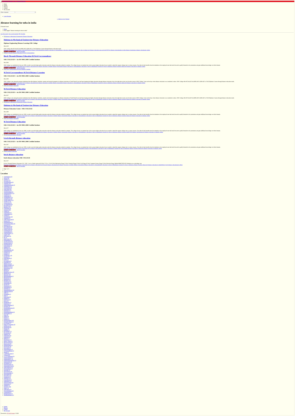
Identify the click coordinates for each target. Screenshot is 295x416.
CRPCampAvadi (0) (9, 219)
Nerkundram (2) (8, 287)
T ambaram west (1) (9, 353)
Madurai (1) (7, 269)
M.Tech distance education (113, 50)
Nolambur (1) (7, 288)
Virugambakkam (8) (9, 391)
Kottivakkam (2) (8, 258)
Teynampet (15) (7, 363)
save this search (4, 34)
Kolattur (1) (6, 254)
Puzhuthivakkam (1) (9, 321)
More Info (6, 51)
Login (5, 16)
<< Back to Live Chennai (63, 19)
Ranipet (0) (6, 328)
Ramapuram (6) (7, 327)
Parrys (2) (6, 301)
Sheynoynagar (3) (8, 342)
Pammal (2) (6, 298)
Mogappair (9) (7, 277)
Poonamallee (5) (8, 313)
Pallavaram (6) (7, 297)
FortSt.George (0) (8, 229)
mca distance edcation (139, 50)
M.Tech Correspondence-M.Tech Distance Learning (24, 73)
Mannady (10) (7, 275)
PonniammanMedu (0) (9, 312)
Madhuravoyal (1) (8, 266)
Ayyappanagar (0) (8, 204)
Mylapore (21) (7, 280)
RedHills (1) (7, 330)
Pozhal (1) (6, 317)
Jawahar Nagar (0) (8, 241)
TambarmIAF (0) (8, 362)
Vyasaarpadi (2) (7, 392)
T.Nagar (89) (7, 355)
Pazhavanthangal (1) (9, 305)
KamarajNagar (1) (8, 243)
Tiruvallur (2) (7, 370)
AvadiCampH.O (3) (8, 200)
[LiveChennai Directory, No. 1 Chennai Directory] (13, 1)
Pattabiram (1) (7, 304)
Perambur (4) (7, 306)
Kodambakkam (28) (9, 250)
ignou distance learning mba (117, 66)
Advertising (6, 66)
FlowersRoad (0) (8, 228)
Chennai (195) (7, 210)
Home (5, 4)
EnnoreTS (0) (7, 225)
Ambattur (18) (7, 183)
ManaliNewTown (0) (9, 272)
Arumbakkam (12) (8, 197)
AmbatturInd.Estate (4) (9, 185)
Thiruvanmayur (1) (8, 367)
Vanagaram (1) (7, 384)
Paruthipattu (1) (7, 302)
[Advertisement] (29, 18)
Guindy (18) (7, 234)
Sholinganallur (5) (8, 345)
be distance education (56, 66)
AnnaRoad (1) (7, 194)
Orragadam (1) (7, 294)
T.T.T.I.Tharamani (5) (9, 356)
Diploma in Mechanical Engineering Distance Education (26, 40)
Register (9, 16)
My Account (7, 9)
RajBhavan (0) (7, 326)
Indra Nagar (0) (7, 239)
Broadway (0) (7, 207)
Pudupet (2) (6, 319)
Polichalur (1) (7, 310)
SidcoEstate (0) (7, 346)
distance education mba (64, 50)
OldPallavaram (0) (8, 291)
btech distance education (88, 148)
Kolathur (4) (7, 252)
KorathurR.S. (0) (8, 255)
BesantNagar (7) (8, 205)
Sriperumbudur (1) (8, 349)
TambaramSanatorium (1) (10, 360)
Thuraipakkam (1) (8, 368)
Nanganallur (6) (7, 283)
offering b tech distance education (169, 165)
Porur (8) (6, 315)
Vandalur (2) (7, 385)
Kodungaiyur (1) (8, 251)
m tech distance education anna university (97, 50)
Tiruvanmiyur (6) (8, 371)
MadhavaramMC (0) (9, 265)
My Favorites (22, 34)
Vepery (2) (6, 388)
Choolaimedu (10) (8, 216)
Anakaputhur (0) (8, 187)
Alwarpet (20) (7, 181)
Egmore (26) (7, 221)
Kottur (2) (6, 259)
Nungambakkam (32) (9, 290)
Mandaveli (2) (7, 273)
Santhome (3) (7, 337)
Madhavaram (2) (8, 263)
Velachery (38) (7, 386)
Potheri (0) (6, 316)
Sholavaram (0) (7, 344)
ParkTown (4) (7, 299)
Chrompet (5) (7, 218)
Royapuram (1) (7, 333)
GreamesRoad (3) (8, 232)
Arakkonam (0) (7, 196)
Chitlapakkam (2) (8, 214)
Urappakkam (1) (8, 380)
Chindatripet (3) (7, 212)
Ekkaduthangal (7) (8, 222)
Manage (6, 6)
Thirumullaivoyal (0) (9, 366)
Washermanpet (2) (8, 393)
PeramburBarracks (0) (9, 308)
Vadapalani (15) (7, 381)
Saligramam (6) (7, 335)
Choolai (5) (6, 215)
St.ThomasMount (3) (9, 351)
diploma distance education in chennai (50, 50)
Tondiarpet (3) (7, 377)
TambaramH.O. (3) (8, 359)
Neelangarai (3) (7, 286)
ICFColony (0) (7, 236)
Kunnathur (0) (7, 262)
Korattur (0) (7, 257)
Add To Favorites (20, 51)
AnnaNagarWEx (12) (9, 193)
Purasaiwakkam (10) (9, 320)
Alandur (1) (6, 179)
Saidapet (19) (7, 334)
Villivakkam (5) (7, 389)
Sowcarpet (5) (7, 348)
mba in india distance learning (127, 50)
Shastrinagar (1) (7, 339)
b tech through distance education (17, 138)
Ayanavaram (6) (8, 203)
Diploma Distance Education (34, 50)
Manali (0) (6, 270)
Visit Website (12, 51)
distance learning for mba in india (78, 50)
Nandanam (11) (7, 281)
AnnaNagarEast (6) (8, 192)
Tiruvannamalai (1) (8, 373)
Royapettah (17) (8, 331)
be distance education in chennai (69, 66)
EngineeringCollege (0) (9, 223)
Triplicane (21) (7, 378)
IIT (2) (5, 237)
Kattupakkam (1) (8, 245)
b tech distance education (21, 50)
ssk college (147, 50)
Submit (5, 5)
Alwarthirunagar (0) (8, 182)
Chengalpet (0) (7, 208)
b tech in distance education (28, 66)
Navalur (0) (6, 284)
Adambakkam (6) (8, 176)
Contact (6, 8)
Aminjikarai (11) (8, 186)
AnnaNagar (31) (8, 190)
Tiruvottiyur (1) (7, 375)
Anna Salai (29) (7, 189)
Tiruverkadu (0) (7, 374)
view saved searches (13, 34)
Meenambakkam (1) (9, 276)
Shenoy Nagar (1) (8, 341)
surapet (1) (6, 352)
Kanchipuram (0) (8, 244)
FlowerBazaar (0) (8, 226)
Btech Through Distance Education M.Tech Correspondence (27, 56)
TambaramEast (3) (8, 357)
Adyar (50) (6, 178)
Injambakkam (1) (8, 240)
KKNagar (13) (7, 248)
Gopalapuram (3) (8, 230)
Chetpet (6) (6, 211)
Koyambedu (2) (7, 261)
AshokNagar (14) (8, 199)
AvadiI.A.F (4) (7, 201)
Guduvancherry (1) (8, 233)
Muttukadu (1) (7, 279)
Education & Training (9, 50)
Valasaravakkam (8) (8, 382)
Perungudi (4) (7, 309)
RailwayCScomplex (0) (9, 324)
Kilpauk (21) (7, 247)
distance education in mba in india (85, 66)
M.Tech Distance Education (15, 89)
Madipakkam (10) (8, 268)
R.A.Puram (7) (7, 323)
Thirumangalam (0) (8, 364)
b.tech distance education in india (43, 66)
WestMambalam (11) (9, 395)
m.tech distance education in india (132, 66)
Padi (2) (6, 295)
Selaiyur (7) (6, 338)
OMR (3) (6, 292)
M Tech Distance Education (15, 122)
